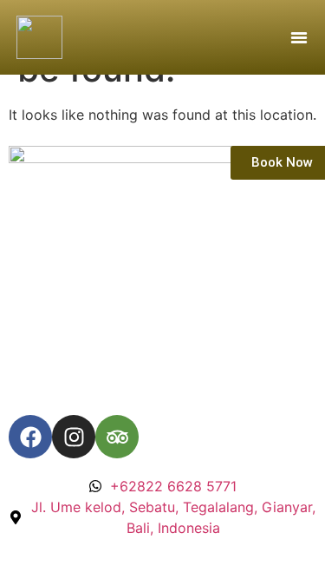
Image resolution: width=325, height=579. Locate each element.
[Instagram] (73, 436)
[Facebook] (30, 436)
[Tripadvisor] (117, 436)
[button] (299, 37)
